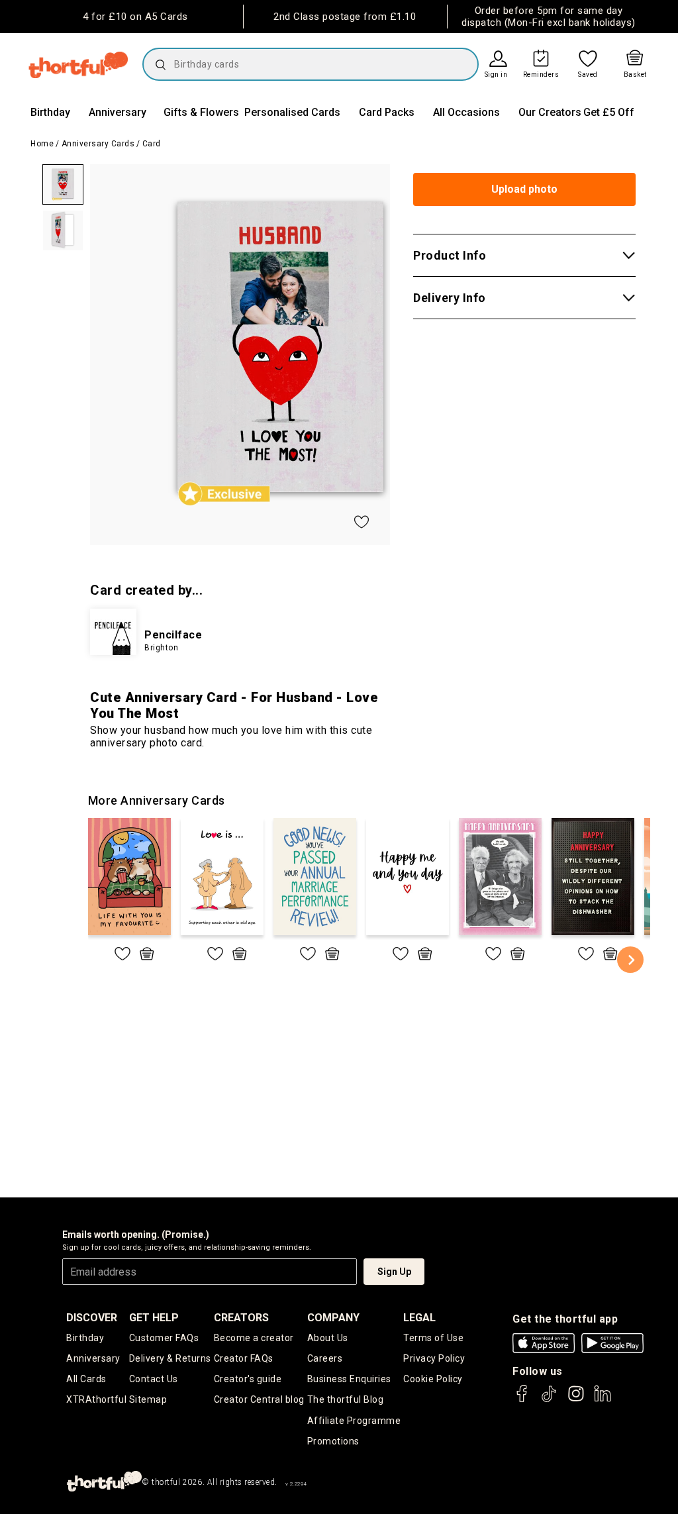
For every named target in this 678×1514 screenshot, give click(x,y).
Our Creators (549, 112)
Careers (325, 1358)
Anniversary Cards (98, 143)
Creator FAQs (243, 1358)
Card (151, 143)
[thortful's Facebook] (522, 1399)
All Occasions (466, 112)
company (333, 1317)
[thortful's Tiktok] (549, 1399)
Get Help (154, 1317)
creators (241, 1317)
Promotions (333, 1441)
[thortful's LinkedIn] (602, 1399)
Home (42, 143)
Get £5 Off (608, 112)
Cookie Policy (433, 1379)
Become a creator (254, 1338)
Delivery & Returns (170, 1358)
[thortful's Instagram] (576, 1399)
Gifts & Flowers (201, 112)
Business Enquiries (349, 1379)
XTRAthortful (96, 1399)
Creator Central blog (259, 1399)
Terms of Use (433, 1338)
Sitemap (148, 1399)
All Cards (86, 1379)
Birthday (50, 112)
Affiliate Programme (354, 1420)
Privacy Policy (434, 1358)
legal (419, 1317)
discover (91, 1317)
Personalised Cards (292, 112)
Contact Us (153, 1379)
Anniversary (117, 112)
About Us (327, 1338)
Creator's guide (248, 1379)
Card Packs (386, 112)
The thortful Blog (345, 1399)
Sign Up (394, 1271)
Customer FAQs (164, 1338)
